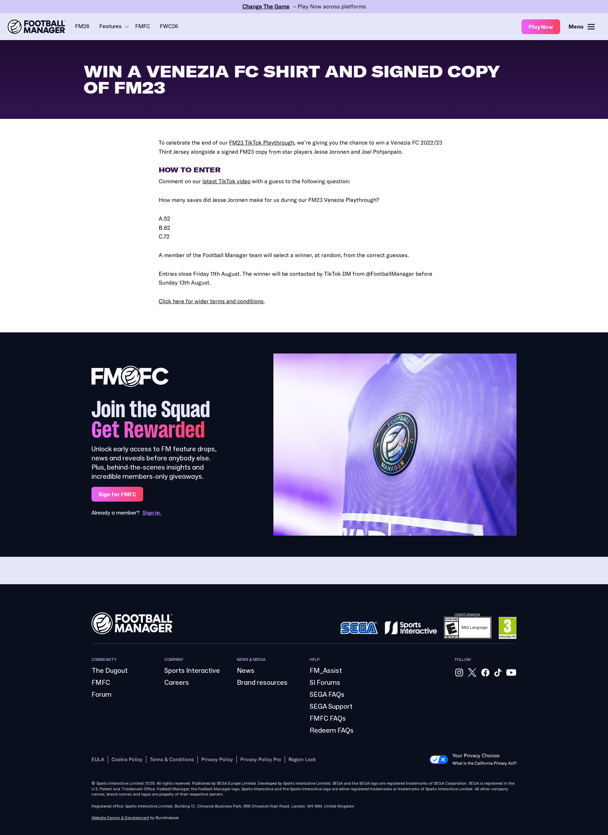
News (245, 670)
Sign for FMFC (117, 494)
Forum (101, 694)
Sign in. (151, 512)
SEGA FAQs (327, 694)
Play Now (540, 27)
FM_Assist (326, 670)
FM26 (82, 26)
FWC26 (169, 26)
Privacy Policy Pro (260, 760)
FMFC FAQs (328, 718)
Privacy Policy (217, 760)
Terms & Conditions (172, 760)
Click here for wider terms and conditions (211, 301)
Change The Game (266, 6)
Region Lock (302, 760)
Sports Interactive (192, 670)
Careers (176, 682)
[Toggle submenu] (127, 26)
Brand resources (262, 682)
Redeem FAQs (332, 730)
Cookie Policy (127, 760)
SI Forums (325, 682)
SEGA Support (331, 706)
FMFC (142, 26)
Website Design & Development (120, 818)
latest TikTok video (226, 181)
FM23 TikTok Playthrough (261, 142)
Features (110, 26)
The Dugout (109, 670)
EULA (97, 760)
